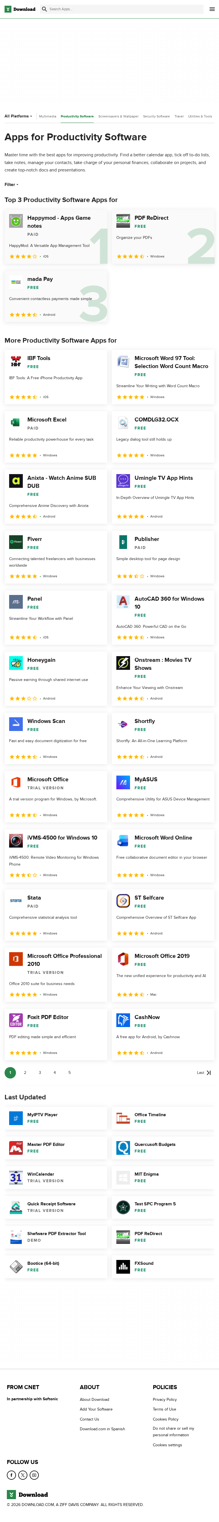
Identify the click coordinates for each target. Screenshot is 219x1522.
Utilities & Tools (200, 116)
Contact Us (89, 1419)
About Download (94, 1399)
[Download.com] (20, 9)
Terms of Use (164, 1409)
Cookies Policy (166, 1419)
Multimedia (47, 116)
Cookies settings (167, 1445)
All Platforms (17, 116)
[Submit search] (44, 9)
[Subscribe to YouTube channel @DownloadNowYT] (34, 1475)
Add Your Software (96, 1409)
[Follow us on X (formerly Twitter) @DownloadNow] (22, 1475)
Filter (10, 184)
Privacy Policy (165, 1399)
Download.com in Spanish (102, 1429)
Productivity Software (77, 116)
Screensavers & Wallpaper (118, 116)
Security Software (156, 116)
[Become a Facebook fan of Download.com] (11, 1475)
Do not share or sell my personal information (173, 1432)
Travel (179, 116)
